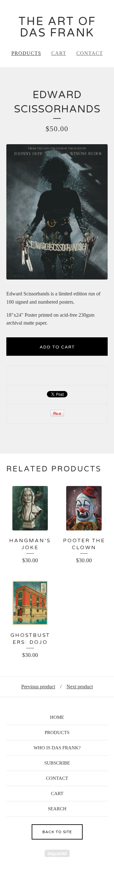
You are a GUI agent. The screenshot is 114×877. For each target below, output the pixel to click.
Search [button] (57, 808)
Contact (89, 53)
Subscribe (57, 763)
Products (26, 53)
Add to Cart (57, 347)
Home (57, 717)
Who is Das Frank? (57, 747)
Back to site (57, 832)
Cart (58, 53)
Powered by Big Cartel (57, 853)
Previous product (38, 686)
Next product (79, 686)
